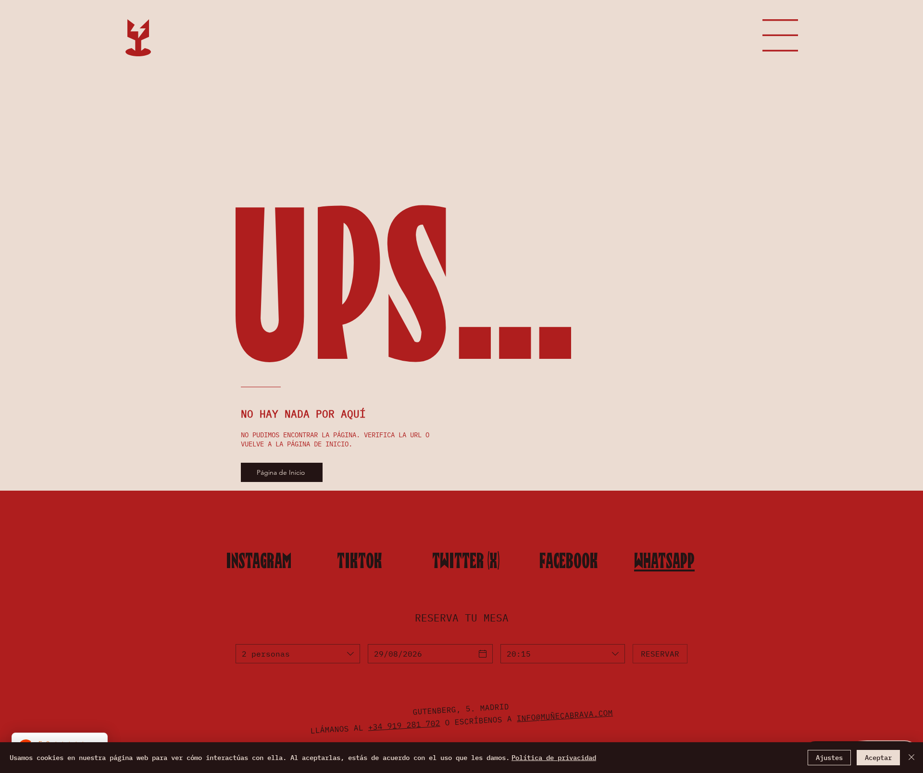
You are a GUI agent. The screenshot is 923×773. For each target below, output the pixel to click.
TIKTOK (359, 561)
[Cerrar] (911, 757)
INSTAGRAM (258, 561)
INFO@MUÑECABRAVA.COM (564, 715)
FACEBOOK (568, 561)
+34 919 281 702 (404, 725)
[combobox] (298, 653)
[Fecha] (482, 653)
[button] (780, 35)
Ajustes (829, 757)
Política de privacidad (553, 757)
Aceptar (878, 757)
